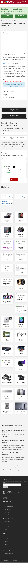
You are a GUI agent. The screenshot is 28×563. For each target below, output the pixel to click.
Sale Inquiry (7, 521)
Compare (13, 179)
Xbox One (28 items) (7, 16)
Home (2, 20)
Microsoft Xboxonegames (7, 202)
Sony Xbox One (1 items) (21, 16)
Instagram (7, 541)
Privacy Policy (8, 512)
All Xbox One (7, 5)
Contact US (6, 560)
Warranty (4, 134)
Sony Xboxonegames (7, 196)
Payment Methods (9, 506)
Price (3, 137)
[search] (23, 2)
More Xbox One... (14, 109)
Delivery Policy (8, 504)
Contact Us (7, 526)
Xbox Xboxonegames (21, 196)
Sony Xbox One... (14, 116)
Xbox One (8, 20)
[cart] (26, 2)
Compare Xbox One (9, 524)
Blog (6, 529)
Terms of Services (9, 515)
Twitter (6, 544)
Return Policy (8, 509)
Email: (4, 484)
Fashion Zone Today (9, 553)
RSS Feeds (7, 547)
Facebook (7, 536)
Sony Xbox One (21, 5)
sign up (5, 487)
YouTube (7, 538)
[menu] (2, 1)
